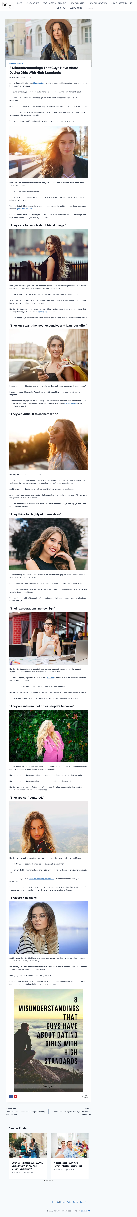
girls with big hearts (25, 209)
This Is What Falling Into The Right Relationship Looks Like (72, 1111)
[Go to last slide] (11, 1155)
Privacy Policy (65, 1202)
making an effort (71, 403)
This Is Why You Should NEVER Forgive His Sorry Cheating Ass (25, 1111)
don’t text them (44, 312)
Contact (83, 1202)
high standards (39, 83)
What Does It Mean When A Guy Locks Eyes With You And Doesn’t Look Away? (27, 1166)
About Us (55, 1202)
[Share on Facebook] (11, 1096)
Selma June (15, 77)
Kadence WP (85, 1211)
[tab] (44, 1180)
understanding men (16, 64)
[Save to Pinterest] (15, 1096)
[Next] (85, 1155)
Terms (75, 1202)
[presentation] (28, 1145)
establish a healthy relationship (41, 879)
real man (50, 678)
